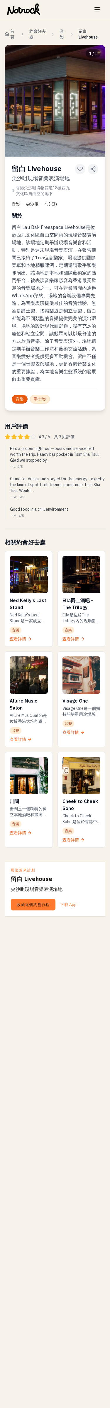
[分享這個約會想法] (93, 169)
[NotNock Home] (23, 9)
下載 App (68, 904)
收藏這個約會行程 (33, 904)
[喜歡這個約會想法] (80, 169)
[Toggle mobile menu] (97, 9)
